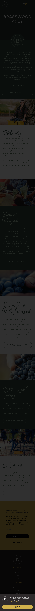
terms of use (27, 600)
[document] (17, 305)
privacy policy (14, 601)
